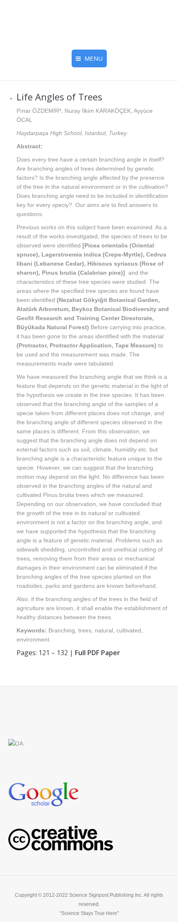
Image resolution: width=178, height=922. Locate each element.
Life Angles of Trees (59, 96)
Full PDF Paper (97, 652)
